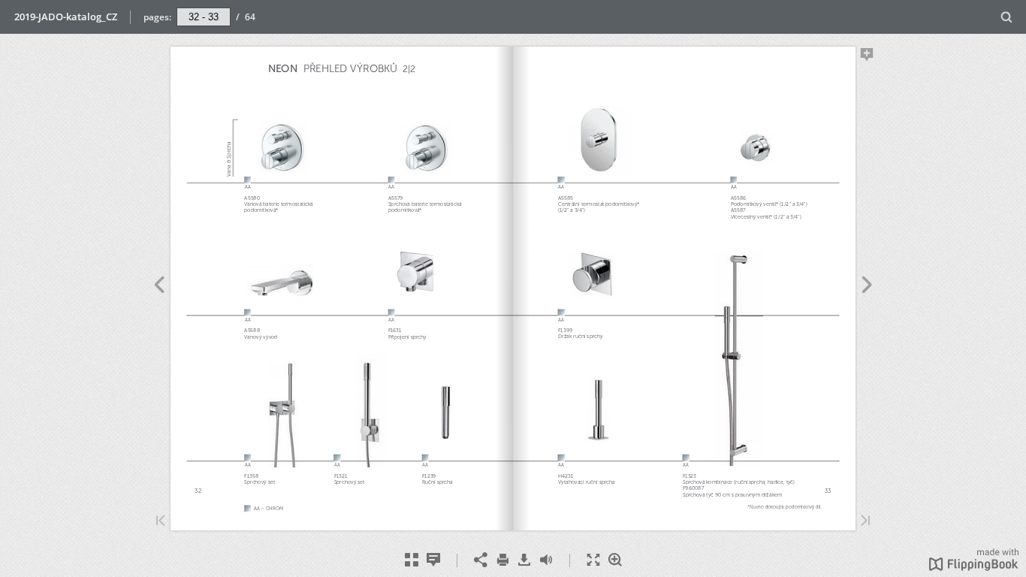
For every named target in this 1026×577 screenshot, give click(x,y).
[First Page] (160, 521)
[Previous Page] (158, 287)
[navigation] (204, 17)
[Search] (1007, 18)
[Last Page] (865, 521)
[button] (973, 566)
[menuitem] (1007, 17)
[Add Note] (867, 57)
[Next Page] (867, 287)
